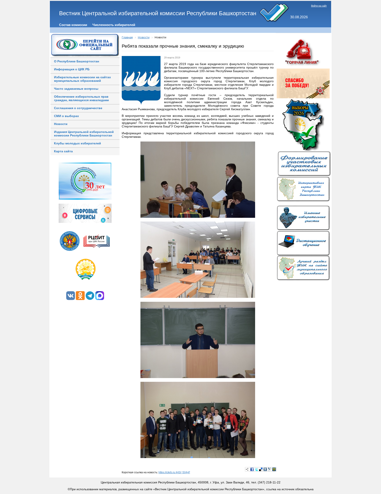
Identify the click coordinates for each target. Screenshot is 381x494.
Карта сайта (63, 151)
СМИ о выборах (66, 116)
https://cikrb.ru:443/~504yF (174, 472)
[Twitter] (256, 469)
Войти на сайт (319, 5)
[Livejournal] (269, 469)
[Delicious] (261, 469)
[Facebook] (252, 469)
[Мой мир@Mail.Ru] (274, 469)
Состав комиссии (73, 25)
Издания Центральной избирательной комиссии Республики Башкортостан (84, 133)
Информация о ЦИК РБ (72, 69)
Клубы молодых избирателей (77, 143)
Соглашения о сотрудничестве (78, 108)
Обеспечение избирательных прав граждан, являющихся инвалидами (81, 98)
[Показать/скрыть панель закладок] (247, 469)
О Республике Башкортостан (76, 61)
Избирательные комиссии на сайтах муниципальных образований (82, 78)
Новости (60, 124)
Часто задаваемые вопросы (76, 88)
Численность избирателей (113, 25)
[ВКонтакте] (265, 469)
